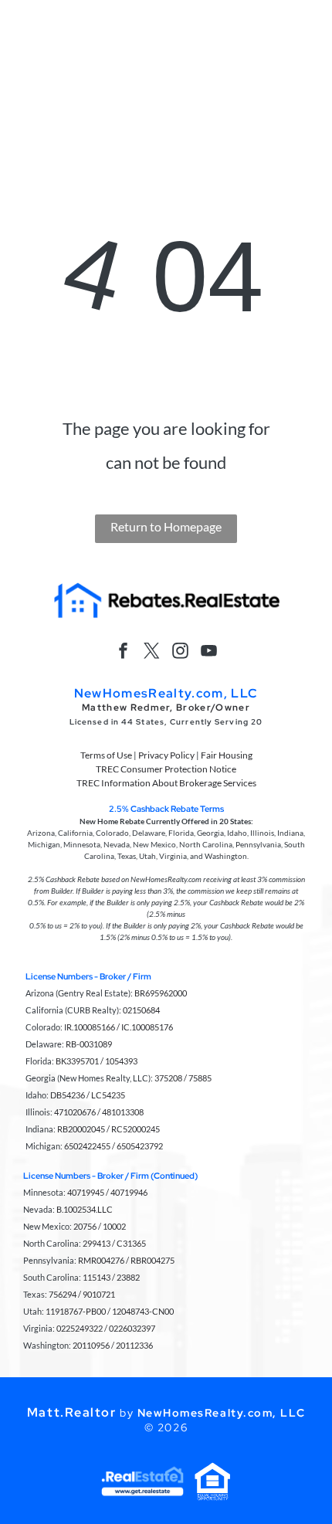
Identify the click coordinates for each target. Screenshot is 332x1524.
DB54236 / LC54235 (87, 1095)
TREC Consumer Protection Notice (166, 769)
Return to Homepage (166, 526)
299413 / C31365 (114, 1243)
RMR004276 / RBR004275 (126, 1260)
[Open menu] (300, 59)
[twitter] (152, 652)
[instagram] (180, 652)
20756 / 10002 (99, 1226)
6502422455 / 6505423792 (113, 1146)
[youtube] (209, 652)
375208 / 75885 (183, 1078)
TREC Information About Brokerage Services (166, 783)
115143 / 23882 (111, 1277)
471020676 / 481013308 (99, 1112)
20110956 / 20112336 (113, 1345)
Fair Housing (226, 755)
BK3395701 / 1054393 (96, 1061)
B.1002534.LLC (84, 1209)
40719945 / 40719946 (107, 1192)
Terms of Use (106, 755)
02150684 (141, 1010)
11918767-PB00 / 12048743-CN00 (110, 1311)
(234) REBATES (218, 17)
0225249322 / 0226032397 (105, 1328)
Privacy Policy (166, 755)
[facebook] (123, 652)
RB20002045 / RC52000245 (108, 1129)
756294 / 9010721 (82, 1294)
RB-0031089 (89, 1044)
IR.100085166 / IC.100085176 (118, 1027)
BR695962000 (160, 993)
